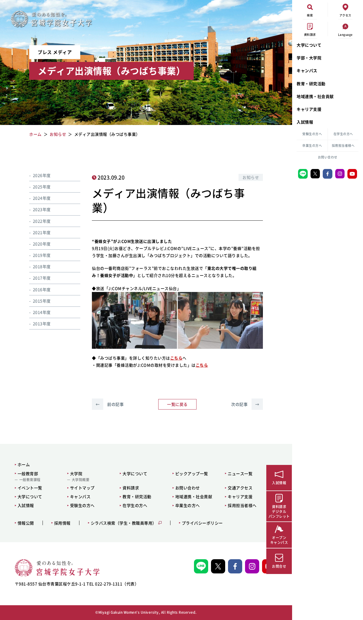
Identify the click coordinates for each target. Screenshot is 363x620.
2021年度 (42, 232)
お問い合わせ (327, 157)
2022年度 (42, 221)
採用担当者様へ (343, 145)
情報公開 (26, 523)
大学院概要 (81, 479)
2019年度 (42, 255)
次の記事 (245, 404)
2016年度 (42, 289)
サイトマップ (82, 487)
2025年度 (42, 186)
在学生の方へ (343, 133)
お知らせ (250, 177)
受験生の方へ (312, 133)
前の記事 (110, 404)
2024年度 (42, 198)
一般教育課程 (30, 479)
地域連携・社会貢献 (315, 96)
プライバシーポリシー (202, 523)
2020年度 (42, 244)
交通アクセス (240, 487)
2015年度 (42, 301)
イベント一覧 (30, 487)
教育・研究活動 (311, 83)
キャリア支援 (309, 109)
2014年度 (42, 312)
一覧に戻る (177, 404)
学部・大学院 (309, 57)
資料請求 (131, 487)
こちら (176, 358)
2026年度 (42, 175)
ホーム (24, 464)
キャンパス (307, 70)
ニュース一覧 (240, 473)
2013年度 (42, 324)
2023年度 (42, 209)
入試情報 (305, 122)
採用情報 (62, 523)
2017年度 (42, 278)
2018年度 (42, 267)
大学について (309, 45)
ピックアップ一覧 (191, 473)
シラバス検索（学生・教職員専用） (124, 523)
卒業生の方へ (312, 145)
